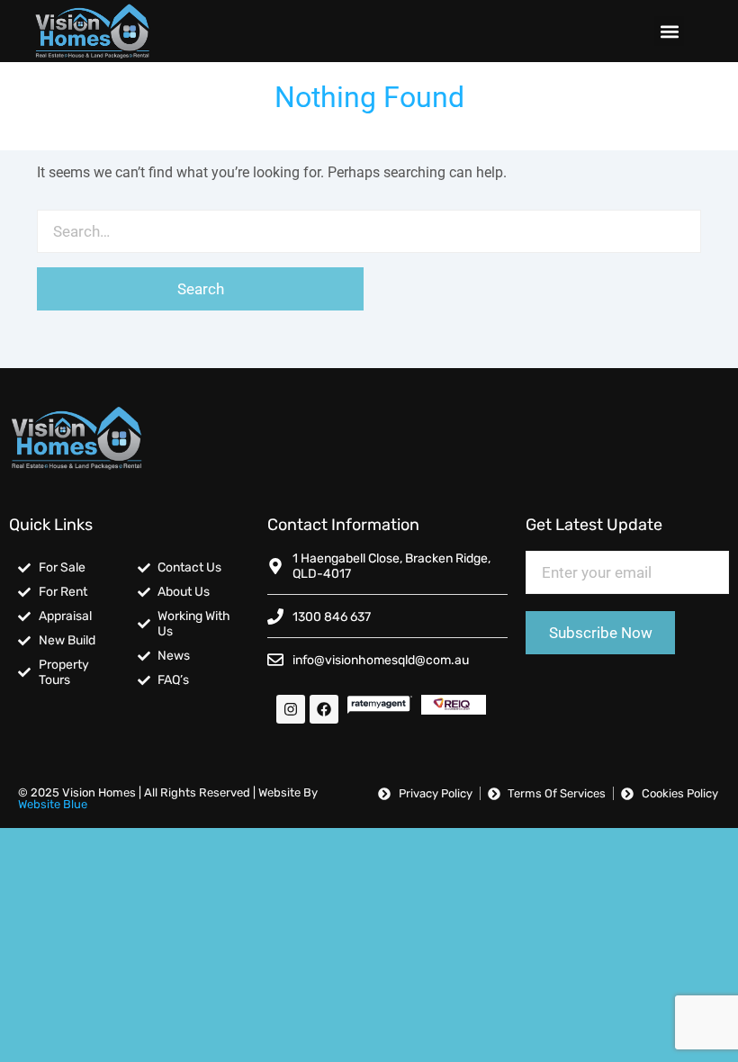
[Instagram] (290, 709)
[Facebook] (324, 709)
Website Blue (52, 804)
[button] (669, 31)
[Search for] (369, 231)
